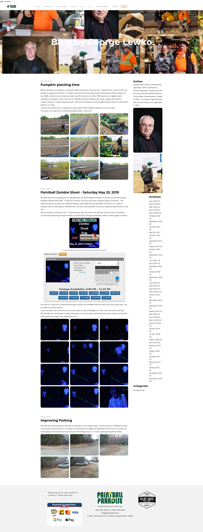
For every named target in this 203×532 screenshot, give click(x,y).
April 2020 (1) (154, 288)
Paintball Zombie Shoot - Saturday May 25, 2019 (80, 192)
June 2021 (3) (154, 260)
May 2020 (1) (154, 285)
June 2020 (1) (154, 283)
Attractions (61, 6)
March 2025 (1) (155, 213)
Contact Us (48, 6)
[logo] (15, 6)
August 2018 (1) (155, 339)
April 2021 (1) (154, 263)
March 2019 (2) (155, 320)
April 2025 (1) (154, 210)
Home (37, 6)
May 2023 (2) (154, 232)
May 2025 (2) (154, 207)
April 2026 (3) (154, 204)
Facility (73, 6)
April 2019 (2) (154, 317)
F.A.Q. (82, 6)
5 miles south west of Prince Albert (101, 516)
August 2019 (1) (155, 311)
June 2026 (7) (154, 201)
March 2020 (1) (155, 291)
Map (90, 6)
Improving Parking (56, 420)
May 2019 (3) (154, 314)
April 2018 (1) (154, 342)
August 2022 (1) (155, 246)
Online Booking (102, 6)
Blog (124, 6)
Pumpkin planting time (60, 85)
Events (115, 6)
